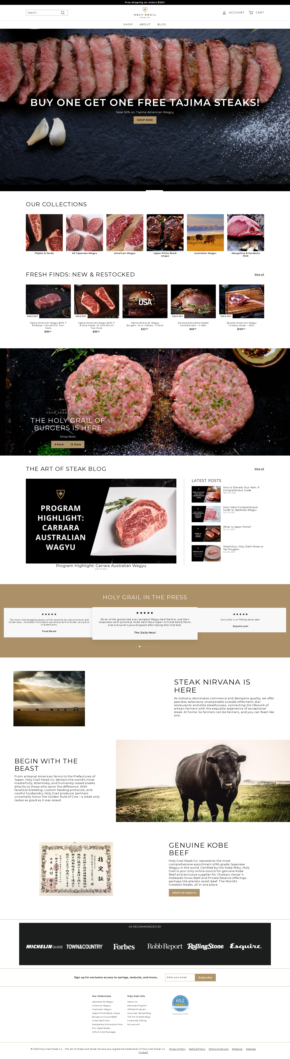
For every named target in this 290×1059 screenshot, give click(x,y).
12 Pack (76, 444)
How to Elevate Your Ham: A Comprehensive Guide (241, 489)
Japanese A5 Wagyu (102, 1001)
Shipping (237, 1049)
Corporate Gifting (137, 1020)
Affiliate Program (136, 1009)
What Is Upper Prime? (237, 526)
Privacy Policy (177, 1049)
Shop (128, 24)
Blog (161, 24)
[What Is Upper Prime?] (206, 534)
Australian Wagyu (101, 1009)
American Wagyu (101, 1005)
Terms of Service (218, 1049)
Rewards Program (137, 1005)
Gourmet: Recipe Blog (139, 1013)
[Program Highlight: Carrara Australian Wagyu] (101, 521)
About (145, 24)
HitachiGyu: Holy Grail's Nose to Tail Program (243, 548)
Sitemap (251, 1049)
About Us (132, 1001)
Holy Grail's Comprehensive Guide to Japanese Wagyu (240, 509)
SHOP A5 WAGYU (184, 892)
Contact (143, 1052)
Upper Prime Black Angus (106, 1013)
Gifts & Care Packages (104, 1032)
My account (133, 1024)
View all (259, 274)
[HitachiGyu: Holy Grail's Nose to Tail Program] (206, 553)
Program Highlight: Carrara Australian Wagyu (101, 565)
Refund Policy (197, 1049)
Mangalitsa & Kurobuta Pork (107, 1024)
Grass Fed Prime (101, 1020)
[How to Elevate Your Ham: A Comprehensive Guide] (206, 494)
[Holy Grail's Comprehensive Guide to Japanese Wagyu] (206, 514)
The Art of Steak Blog (138, 1017)
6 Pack (59, 444)
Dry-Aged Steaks (101, 1028)
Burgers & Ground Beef (104, 1017)
